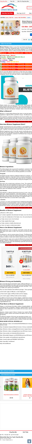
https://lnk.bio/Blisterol (5, 343)
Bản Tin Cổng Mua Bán (23, 1)
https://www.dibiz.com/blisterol (7, 341)
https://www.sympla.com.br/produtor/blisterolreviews (12, 333)
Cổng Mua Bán (3, 1)
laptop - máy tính (9, 17)
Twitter (29, 39)
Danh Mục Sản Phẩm (7, 13)
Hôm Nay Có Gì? (21, 13)
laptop (28, 17)
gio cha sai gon (14, 434)
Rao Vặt (12, 1)
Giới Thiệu (25, 432)
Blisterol (2, 47)
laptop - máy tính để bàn (20, 17)
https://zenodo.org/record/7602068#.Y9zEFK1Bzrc (12, 339)
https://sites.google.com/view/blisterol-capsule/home (12, 337)
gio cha (1, 434)
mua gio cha (7, 434)
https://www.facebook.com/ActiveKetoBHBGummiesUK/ (16, 394)
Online (11, 60)
